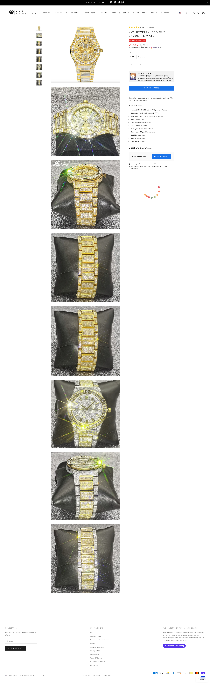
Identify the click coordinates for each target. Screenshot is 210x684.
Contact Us (94, 665)
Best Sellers (72, 13)
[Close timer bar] (207, 2)
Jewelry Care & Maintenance (99, 640)
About (154, 13)
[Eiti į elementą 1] (39, 28)
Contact (165, 13)
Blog (91, 633)
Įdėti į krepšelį (151, 88)
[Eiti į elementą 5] (39, 59)
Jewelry (46, 13)
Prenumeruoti (15, 648)
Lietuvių (40, 675)
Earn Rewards (140, 13)
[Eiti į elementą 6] (39, 67)
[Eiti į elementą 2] (39, 36)
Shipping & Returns (97, 647)
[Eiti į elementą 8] (39, 83)
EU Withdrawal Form (97, 662)
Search (92, 644)
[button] (151, 48)
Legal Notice (94, 654)
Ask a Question (163, 156)
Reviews (103, 13)
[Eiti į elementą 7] (39, 75)
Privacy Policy (95, 651)
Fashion (58, 13)
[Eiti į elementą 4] (39, 51)
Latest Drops (89, 13)
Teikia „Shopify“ (109, 675)
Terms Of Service (96, 658)
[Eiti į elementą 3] (39, 43)
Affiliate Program (96, 636)
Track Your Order (120, 13)
